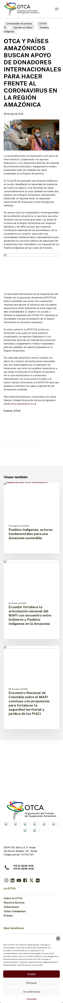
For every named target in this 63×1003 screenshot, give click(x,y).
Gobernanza (11, 907)
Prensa (8, 915)
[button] (58, 938)
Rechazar (31, 983)
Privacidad (32, 999)
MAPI (12, 487)
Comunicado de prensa (19, 23)
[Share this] (7, 443)
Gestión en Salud (22, 27)
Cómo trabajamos (15, 911)
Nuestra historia (14, 902)
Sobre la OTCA (13, 898)
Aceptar (31, 974)
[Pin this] (37, 443)
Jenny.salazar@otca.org (23, 403)
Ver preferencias (31, 991)
